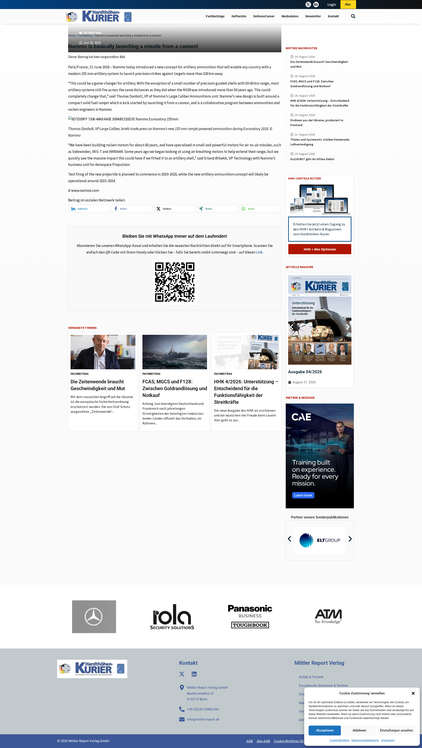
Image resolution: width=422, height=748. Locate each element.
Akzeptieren (325, 730)
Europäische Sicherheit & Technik (323, 686)
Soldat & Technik (311, 677)
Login (331, 4)
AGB (249, 741)
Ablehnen (359, 730)
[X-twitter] (308, 4)
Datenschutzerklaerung (365, 740)
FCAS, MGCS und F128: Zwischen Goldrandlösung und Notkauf (174, 388)
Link (259, 252)
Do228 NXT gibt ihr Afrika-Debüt (312, 159)
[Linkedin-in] (316, 4)
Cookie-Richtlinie (339, 740)
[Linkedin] (194, 674)
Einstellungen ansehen (396, 730)
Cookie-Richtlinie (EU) (290, 741)
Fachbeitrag (92, 33)
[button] (413, 693)
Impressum (388, 740)
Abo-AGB (263, 741)
